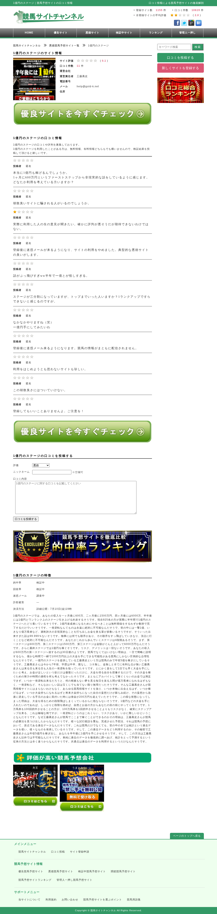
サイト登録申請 (79, 851)
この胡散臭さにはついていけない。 (40, 390)
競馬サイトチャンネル (32, 851)
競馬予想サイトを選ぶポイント (102, 899)
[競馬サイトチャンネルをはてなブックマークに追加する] (198, 23)
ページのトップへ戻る (187, 835)
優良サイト (61, 32)
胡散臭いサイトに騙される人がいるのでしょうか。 (52, 203)
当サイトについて (29, 899)
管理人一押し (187, 32)
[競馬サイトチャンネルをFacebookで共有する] (177, 23)
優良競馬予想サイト (30, 871)
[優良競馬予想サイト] (82, 122)
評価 (16, 465)
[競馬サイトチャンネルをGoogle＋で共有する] (191, 23)
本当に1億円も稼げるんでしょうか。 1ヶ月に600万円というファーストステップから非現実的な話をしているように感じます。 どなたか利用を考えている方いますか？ (81, 177)
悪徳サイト (92, 32)
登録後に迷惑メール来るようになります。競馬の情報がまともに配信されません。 (76, 348)
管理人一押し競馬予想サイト (74, 879)
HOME (29, 32)
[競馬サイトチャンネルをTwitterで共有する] (184, 23)
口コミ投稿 (58, 851)
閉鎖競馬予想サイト (123, 871)
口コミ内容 (20, 478)
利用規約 (51, 899)
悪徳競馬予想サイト (60, 871)
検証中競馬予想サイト (92, 871)
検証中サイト (124, 32)
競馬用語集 (134, 899)
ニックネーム (21, 471)
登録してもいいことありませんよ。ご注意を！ (48, 411)
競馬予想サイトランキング (34, 879)
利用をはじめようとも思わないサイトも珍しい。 (50, 369)
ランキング (156, 32)
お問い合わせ (70, 899)
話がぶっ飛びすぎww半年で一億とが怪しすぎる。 (51, 275)
